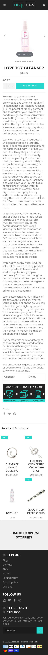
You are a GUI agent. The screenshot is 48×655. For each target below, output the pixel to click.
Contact (7, 564)
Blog (5, 560)
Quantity (6, 80)
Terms (6, 573)
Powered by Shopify (29, 642)
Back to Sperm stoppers (25, 535)
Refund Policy (10, 577)
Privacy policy (10, 582)
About (6, 569)
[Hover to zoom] (25, 35)
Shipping (7, 586)
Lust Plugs (14, 642)
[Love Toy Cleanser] (15, 61)
